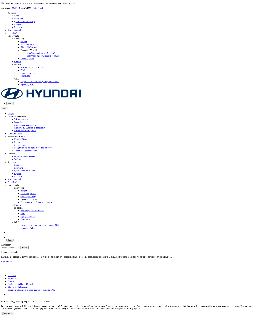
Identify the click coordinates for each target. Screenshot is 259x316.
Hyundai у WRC (28, 84)
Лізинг (17, 142)
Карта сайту (13, 278)
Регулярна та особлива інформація (43, 56)
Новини (17, 61)
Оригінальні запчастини (25, 125)
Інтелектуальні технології (32, 67)
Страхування (20, 145)
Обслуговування (21, 119)
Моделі (11, 113)
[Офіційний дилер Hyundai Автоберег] (41, 98)
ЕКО (23, 70)
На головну (6, 261)
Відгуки (17, 24)
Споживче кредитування (25, 151)
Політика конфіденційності (20, 284)
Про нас (17, 16)
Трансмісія (25, 76)
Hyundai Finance (21, 139)
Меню (4, 108)
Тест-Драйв (13, 33)
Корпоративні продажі (24, 156)
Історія (24, 41)
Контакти (18, 19)
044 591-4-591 (36, 8)
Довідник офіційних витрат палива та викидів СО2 (31, 290)
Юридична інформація (18, 287)
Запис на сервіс (15, 30)
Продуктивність (28, 73)
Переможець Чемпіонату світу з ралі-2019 (40, 81)
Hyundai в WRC (28, 228)
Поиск (10, 103)
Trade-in (17, 159)
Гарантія (18, 122)
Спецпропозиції (15, 133)
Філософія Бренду (29, 47)
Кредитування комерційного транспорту (33, 148)
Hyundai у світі (27, 59)
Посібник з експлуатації (25, 130)
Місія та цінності (28, 44)
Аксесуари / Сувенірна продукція (29, 128)
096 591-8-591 (18, 8)
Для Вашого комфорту (24, 21)
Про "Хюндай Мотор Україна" (41, 53)
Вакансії (18, 27)
